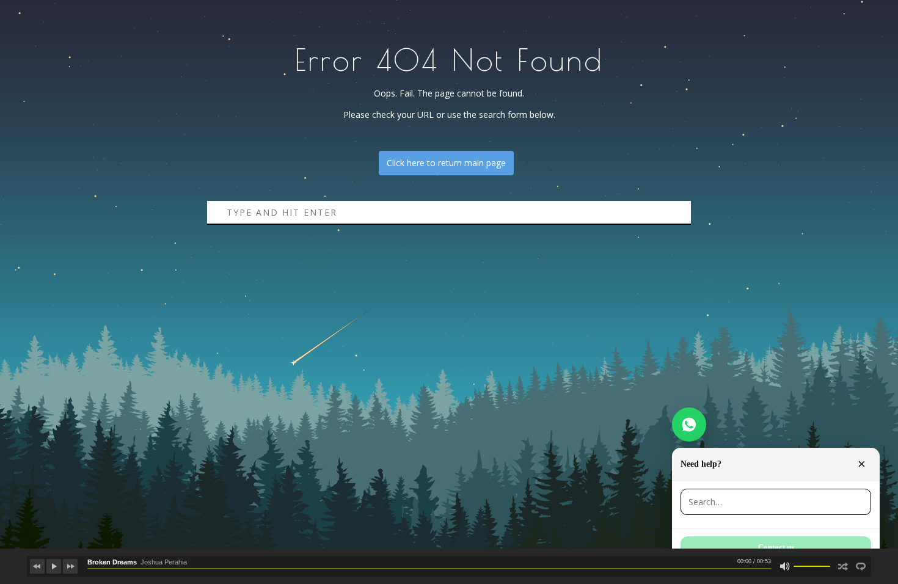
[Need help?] (689, 424)
